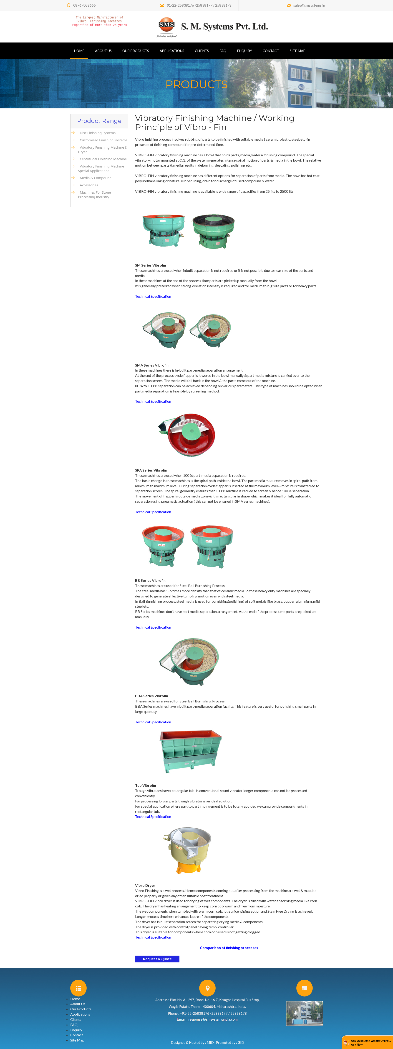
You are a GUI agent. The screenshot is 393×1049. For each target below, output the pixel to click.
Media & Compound (94, 177)
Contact (271, 51)
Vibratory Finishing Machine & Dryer (102, 149)
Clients (202, 51)
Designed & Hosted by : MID (192, 1042)
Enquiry (244, 51)
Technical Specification (153, 296)
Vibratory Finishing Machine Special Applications (101, 168)
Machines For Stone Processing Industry (94, 194)
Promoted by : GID (230, 1042)
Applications (172, 51)
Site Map (297, 51)
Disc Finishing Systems (97, 132)
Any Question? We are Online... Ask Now (371, 1042)
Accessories (88, 185)
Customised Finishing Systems (102, 140)
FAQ (222, 51)
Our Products (135, 51)
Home (81, 50)
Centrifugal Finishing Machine (102, 159)
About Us (103, 51)
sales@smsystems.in (309, 5)
